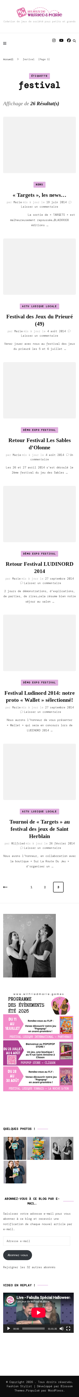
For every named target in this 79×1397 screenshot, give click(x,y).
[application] (38, 1313)
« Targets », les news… (39, 195)
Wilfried (18, 843)
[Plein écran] (68, 1328)
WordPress (55, 1390)
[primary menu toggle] (5, 43)
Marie (17, 202)
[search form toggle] (74, 40)
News (39, 184)
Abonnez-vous (18, 1255)
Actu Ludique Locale (39, 306)
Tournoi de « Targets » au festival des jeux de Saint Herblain (39, 829)
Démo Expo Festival (39, 429)
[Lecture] (9, 1328)
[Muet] (61, 1328)
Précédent (8, 887)
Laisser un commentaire (39, 206)
